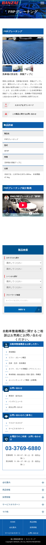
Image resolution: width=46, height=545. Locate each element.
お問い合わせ (33, 533)
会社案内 (6, 482)
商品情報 (6, 490)
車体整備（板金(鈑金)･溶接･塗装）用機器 (25, 374)
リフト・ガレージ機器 (17, 358)
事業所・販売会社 (15, 396)
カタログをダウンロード (24, 105)
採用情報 (6, 497)
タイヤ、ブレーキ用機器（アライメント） (25, 369)
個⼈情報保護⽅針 (17, 539)
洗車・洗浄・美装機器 (17, 363)
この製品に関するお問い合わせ (24, 114)
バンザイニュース (15, 401)
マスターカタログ (15, 423)
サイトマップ (30, 539)
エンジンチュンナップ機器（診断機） (23, 380)
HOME (12, 522)
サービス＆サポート (16, 428)
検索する (21, 309)
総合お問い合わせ (15, 407)
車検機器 (12, 352)
